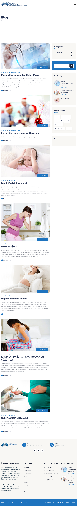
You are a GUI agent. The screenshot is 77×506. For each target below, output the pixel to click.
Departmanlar (28, 473)
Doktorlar (26, 476)
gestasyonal (58, 120)
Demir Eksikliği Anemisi (14, 183)
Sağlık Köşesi (49, 479)
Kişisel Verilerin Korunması (63, 502)
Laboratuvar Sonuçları (52, 473)
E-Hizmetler (49, 467)
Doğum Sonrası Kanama (14, 298)
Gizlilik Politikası (49, 502)
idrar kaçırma (58, 124)
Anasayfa (26, 467)
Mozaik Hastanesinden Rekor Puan (20, 75)
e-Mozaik (26, 489)
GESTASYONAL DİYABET (14, 418)
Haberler (26, 486)
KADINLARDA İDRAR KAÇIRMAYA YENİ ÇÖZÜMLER (22, 358)
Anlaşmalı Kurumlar (51, 476)
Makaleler (27, 479)
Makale (13, 180)
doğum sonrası (66, 117)
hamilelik (67, 120)
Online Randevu (50, 470)
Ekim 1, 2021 (64, 87)
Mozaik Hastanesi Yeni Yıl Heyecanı (20, 133)
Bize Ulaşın (27, 492)
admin (4, 72)
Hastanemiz (27, 470)
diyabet (57, 117)
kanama (69, 128)
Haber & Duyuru (15, 72)
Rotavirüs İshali (9, 246)
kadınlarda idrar (59, 128)
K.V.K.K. (26, 483)
